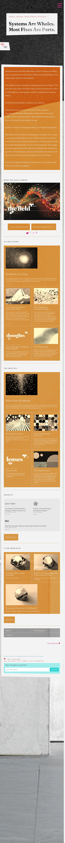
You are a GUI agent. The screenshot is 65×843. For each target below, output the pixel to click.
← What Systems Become (19, 227)
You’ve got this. (53, 643)
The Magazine (25, 661)
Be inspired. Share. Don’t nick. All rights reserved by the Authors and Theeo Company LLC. (24, 656)
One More (9, 620)
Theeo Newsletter (12, 661)
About (19, 661)
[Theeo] (5, 46)
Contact (31, 661)
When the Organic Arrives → (43, 227)
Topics (5, 661)
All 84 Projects (11, 537)
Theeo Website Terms (39, 661)
